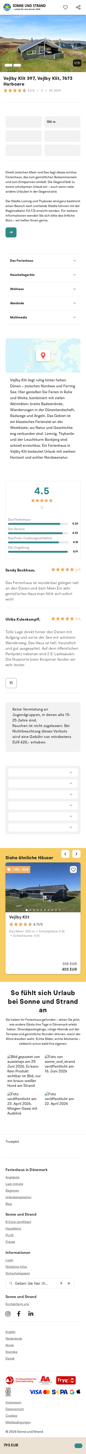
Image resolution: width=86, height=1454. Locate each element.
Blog (9, 1204)
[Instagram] (11, 1314)
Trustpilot (12, 1141)
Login (9, 1260)
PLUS (10, 1235)
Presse (10, 1242)
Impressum (13, 1402)
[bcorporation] (9, 1395)
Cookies (11, 1416)
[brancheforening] (21, 1383)
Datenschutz (15, 1409)
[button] (24, 1071)
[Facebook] (22, 1314)
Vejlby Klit (19, 917)
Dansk (10, 1358)
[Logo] (23, 7)
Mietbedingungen (18, 1422)
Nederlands (14, 1338)
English (10, 1332)
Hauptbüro (13, 1228)
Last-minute (14, 1184)
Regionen (12, 1190)
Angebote (12, 1177)
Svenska (11, 1352)
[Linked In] (33, 1314)
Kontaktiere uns (17, 1304)
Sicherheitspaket (18, 1273)
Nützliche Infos (16, 1267)
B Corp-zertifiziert (18, 1222)
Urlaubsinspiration (18, 1197)
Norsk (10, 1345)
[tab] (26, 909)
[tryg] (67, 1383)
